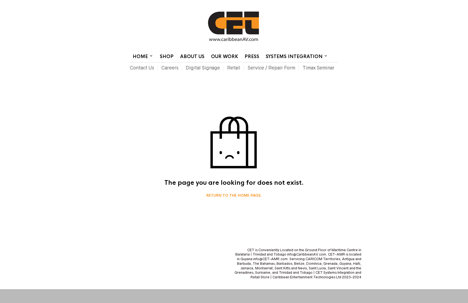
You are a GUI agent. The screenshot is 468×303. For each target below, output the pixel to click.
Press (252, 56)
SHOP (167, 56)
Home (272, 4)
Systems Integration (294, 56)
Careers (169, 68)
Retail (233, 68)
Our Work (224, 56)
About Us (192, 56)
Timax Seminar (318, 68)
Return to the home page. (234, 195)
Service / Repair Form (271, 68)
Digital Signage (203, 68)
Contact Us (293, 4)
